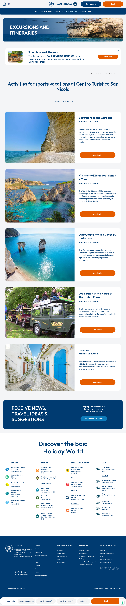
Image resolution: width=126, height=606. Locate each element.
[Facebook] (101, 568)
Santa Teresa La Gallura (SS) (16, 493)
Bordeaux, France (109, 481)
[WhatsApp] (117, 568)
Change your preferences (112, 588)
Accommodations (43, 11)
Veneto (44, 462)
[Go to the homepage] (52, 4)
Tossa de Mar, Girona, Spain (108, 469)
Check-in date (45, 601)
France (105, 476)
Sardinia (14, 462)
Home (92, 74)
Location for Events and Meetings (86, 557)
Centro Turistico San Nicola (104, 74)
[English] (10, 4)
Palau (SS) (17, 477)
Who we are (60, 550)
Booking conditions (106, 559)
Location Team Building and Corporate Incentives (87, 563)
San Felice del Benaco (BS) (48, 516)
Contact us (103, 550)
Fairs (58, 559)
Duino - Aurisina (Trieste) (77, 470)
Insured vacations (105, 562)
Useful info (85, 11)
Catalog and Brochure (107, 553)
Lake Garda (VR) (46, 498)
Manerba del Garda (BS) (47, 506)
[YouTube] (105, 568)
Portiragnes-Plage (107, 514)
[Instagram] (109, 568)
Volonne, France (107, 502)
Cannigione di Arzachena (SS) (18, 484)
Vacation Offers (84, 550)
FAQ (101, 556)
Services (59, 11)
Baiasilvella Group (62, 556)
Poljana (77, 510)
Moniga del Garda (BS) (48, 490)
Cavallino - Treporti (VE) (47, 470)
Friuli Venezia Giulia (80, 462)
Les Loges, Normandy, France (108, 488)
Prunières (106, 508)
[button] (63, 101)
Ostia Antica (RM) (77, 484)
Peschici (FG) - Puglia (78, 497)
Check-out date (65, 601)
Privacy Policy (98, 588)
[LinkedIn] (113, 568)
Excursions (71, 11)
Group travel (83, 553)
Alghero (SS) (18, 502)
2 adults (82, 601)
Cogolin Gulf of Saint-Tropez (108, 496)
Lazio (73, 477)
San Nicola (11, 601)
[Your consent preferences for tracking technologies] (122, 602)
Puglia (74, 491)
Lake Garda (46, 483)
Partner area (61, 553)
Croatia (75, 504)
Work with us (61, 562)
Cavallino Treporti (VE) (48, 478)
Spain (104, 462)
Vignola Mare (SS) (18, 469)
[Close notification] (118, 51)
